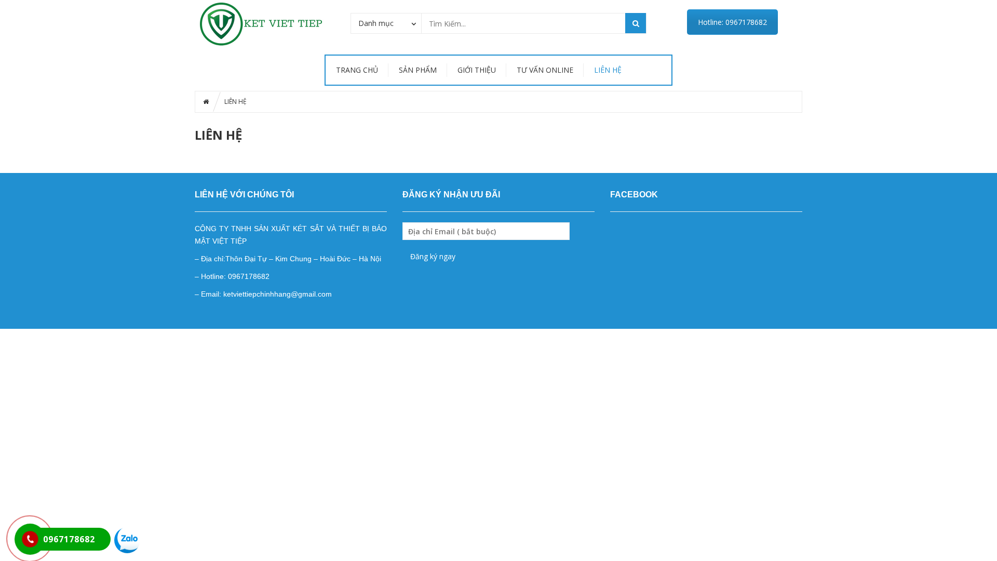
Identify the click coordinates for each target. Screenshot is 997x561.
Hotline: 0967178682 (732, 22)
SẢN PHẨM (418, 70)
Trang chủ (357, 70)
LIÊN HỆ (608, 70)
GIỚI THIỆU (476, 70)
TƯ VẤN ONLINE (545, 70)
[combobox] (386, 23)
